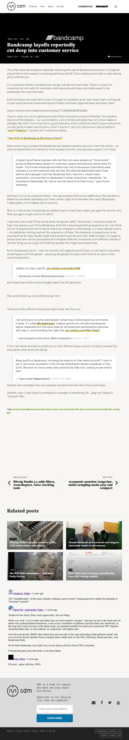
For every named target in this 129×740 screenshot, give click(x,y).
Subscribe (54, 718)
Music (51, 6)
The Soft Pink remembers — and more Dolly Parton (32, 575)
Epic (56, 409)
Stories (33, 6)
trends (116, 409)
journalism (65, 409)
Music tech (12, 39)
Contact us (115, 731)
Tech (42, 6)
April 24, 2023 (80, 338)
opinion (97, 409)
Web (27, 39)
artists (16, 409)
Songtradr (107, 409)
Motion (60, 6)
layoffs (75, 409)
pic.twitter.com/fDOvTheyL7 (83, 330)
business (35, 409)
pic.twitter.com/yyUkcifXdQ (63, 268)
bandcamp (25, 409)
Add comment (116, 57)
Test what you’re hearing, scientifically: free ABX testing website (92, 575)
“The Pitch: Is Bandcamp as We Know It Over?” (35, 138)
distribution (47, 409)
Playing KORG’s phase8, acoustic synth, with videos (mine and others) (33, 544)
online (89, 409)
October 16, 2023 (60, 379)
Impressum (101, 731)
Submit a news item (111, 735)
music (82, 409)
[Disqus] (64, 627)
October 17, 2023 (75, 276)
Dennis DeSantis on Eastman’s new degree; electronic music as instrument (94, 544)
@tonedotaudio (46, 323)
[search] (116, 6)
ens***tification (17, 131)
